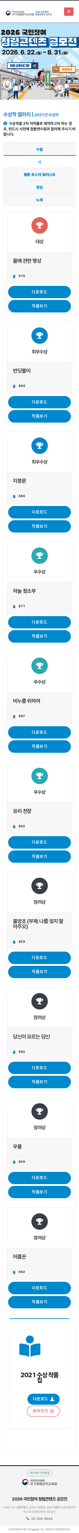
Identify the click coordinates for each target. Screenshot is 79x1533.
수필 (39, 149)
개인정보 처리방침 (40, 1472)
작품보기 (39, 305)
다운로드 (39, 291)
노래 (39, 200)
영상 (39, 187)
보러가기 (40, 1410)
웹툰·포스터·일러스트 (40, 174)
